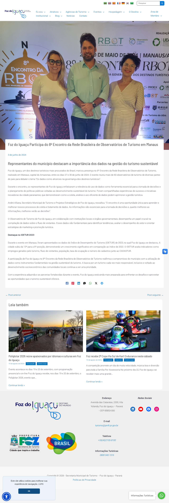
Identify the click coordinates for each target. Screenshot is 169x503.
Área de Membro (155, 13)
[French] (119, 3)
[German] (123, 3)
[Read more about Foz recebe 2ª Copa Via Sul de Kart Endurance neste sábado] (123, 331)
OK (29, 491)
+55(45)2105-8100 (107, 440)
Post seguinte (155, 295)
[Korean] (128, 3)
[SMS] (84, 283)
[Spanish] (114, 3)
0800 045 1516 (107, 455)
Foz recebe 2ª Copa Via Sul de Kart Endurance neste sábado (119, 356)
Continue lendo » (17, 385)
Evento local (42, 364)
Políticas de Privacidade (84, 480)
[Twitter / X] (96, 283)
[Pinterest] (73, 283)
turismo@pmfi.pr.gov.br (106, 425)
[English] (110, 3)
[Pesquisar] (162, 3)
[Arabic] (132, 3)
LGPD (40, 484)
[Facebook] (67, 283)
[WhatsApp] (90, 283)
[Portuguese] (105, 3)
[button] (44, 12)
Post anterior (13, 295)
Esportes (119, 360)
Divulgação (31, 364)
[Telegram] (102, 283)
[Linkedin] (78, 283)
